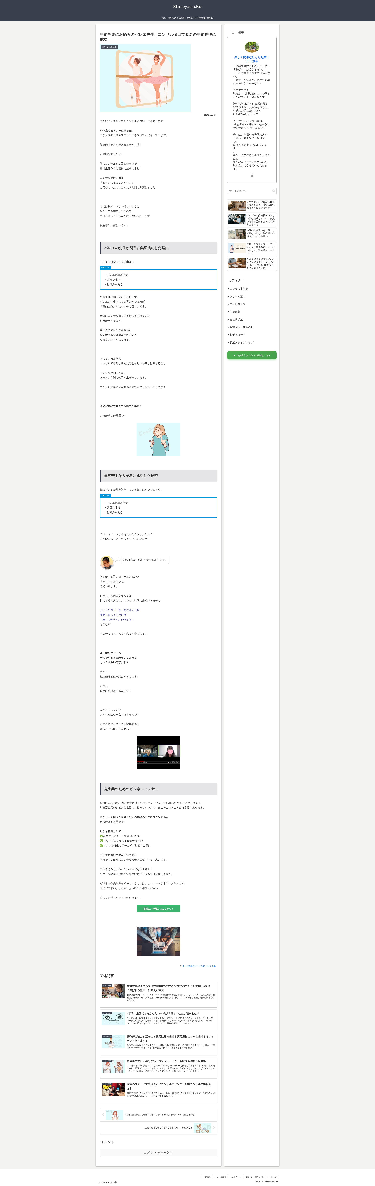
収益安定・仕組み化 (254, 1177)
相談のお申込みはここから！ (158, 908)
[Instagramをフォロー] (252, 175)
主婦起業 (207, 1177)
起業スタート (236, 1177)
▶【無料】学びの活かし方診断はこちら (251, 355)
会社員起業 (271, 1177)
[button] (273, 191)
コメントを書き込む (159, 1152)
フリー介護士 (220, 1177)
